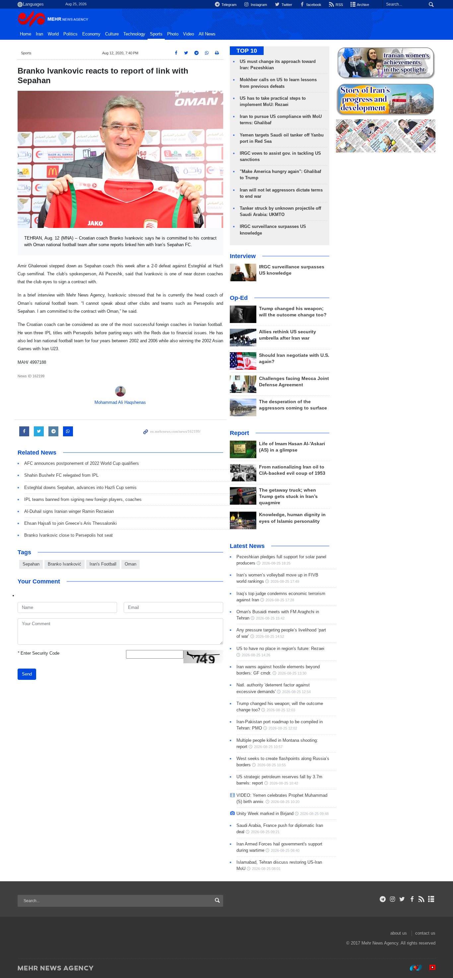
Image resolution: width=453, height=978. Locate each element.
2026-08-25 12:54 (296, 692)
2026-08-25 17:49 (285, 581)
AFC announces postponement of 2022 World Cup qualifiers (81, 463)
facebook (313, 5)
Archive (362, 5)
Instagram (258, 5)
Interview (243, 256)
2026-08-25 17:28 (280, 600)
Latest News (247, 546)
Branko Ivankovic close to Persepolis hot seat (68, 535)
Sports (156, 34)
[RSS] (422, 899)
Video (188, 34)
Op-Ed (239, 298)
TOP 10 (246, 50)
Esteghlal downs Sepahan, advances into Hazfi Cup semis (80, 487)
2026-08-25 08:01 (266, 869)
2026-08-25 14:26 (256, 655)
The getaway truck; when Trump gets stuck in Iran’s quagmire (288, 496)
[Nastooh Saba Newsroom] (412, 968)
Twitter (286, 5)
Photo (172, 34)
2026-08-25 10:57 (268, 747)
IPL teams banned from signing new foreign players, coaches (83, 499)
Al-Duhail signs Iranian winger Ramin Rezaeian (69, 511)
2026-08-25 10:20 (285, 802)
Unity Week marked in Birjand (264, 813)
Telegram (228, 5)
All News (207, 34)
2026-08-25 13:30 (292, 673)
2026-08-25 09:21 (265, 832)
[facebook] (412, 899)
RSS (339, 5)
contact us (425, 933)
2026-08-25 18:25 (276, 563)
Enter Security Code (38, 653)
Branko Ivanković (64, 564)
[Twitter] (402, 899)
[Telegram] (383, 899)
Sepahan (31, 564)
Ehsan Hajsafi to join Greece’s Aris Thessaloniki (70, 523)
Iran (39, 34)
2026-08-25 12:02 (283, 728)
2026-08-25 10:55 (271, 765)
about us (398, 933)
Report (239, 433)
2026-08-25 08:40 (285, 850)
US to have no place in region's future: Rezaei (280, 648)
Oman (130, 564)
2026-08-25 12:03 (281, 710)
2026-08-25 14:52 (270, 636)
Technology (134, 34)
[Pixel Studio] (429, 968)
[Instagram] (392, 899)
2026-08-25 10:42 (284, 783)
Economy (91, 34)
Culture (112, 34)
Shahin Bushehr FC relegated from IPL (61, 475)
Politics (70, 34)
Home (25, 34)
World (53, 34)
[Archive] (431, 899)
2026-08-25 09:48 (314, 814)
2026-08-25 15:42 (270, 618)
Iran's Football (103, 564)
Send (27, 674)
